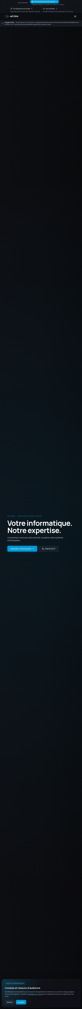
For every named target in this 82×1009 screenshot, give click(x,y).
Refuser (10, 1002)
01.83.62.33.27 (50, 549)
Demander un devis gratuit (21, 549)
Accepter (21, 1002)
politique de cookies (35, 994)
